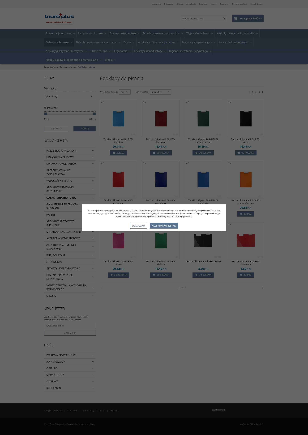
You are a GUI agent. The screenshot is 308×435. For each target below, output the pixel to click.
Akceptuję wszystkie (164, 225)
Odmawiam (138, 225)
